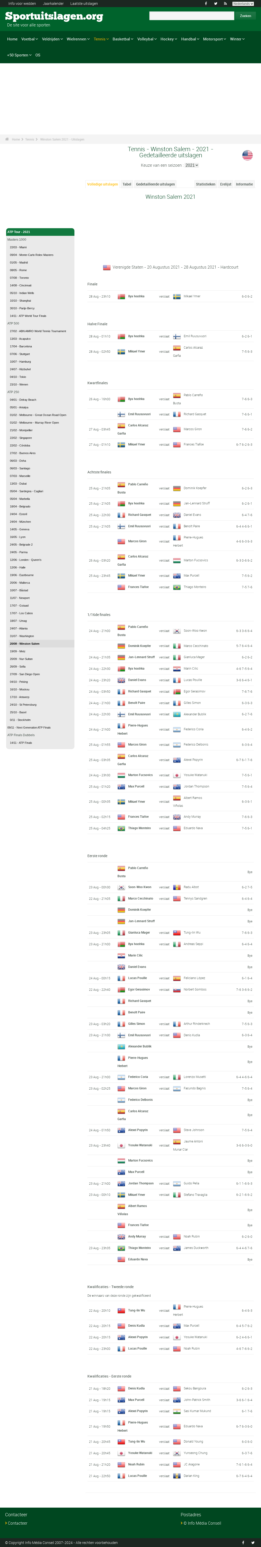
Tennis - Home (17, 221)
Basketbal (121, 38)
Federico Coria (193, 729)
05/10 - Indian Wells (22, 293)
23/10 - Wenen (19, 384)
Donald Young (193, 1441)
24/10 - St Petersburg (23, 704)
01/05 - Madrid (19, 262)
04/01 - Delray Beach (23, 399)
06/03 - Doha (18, 460)
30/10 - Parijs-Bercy (22, 308)
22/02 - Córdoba (20, 445)
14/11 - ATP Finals (21, 742)
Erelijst (225, 184)
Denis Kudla (192, 1035)
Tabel (127, 184)
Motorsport (213, 38)
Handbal (188, 38)
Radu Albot (191, 887)
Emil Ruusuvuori (195, 336)
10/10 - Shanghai (20, 300)
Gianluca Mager (194, 657)
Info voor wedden (22, 3)
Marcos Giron (193, 429)
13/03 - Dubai (18, 483)
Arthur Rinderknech (197, 1024)
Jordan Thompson (196, 786)
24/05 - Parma (19, 552)
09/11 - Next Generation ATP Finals (29, 727)
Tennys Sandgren (195, 898)
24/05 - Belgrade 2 (21, 544)
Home (12, 38)
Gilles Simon (192, 703)
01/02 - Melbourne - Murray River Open (34, 422)
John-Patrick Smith (197, 1400)
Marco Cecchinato (196, 646)
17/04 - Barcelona (21, 346)
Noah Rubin (192, 1236)
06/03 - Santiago (20, 468)
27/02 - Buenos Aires (23, 453)
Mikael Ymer (192, 296)
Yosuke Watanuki (195, 775)
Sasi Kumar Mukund (197, 1411)
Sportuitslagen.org (24, 16)
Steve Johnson (194, 1130)
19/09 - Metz (17, 651)
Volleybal (145, 38)
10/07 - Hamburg (20, 361)
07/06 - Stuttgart (20, 353)
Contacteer (17, 1523)
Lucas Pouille (193, 680)
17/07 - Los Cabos (21, 613)
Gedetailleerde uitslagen (155, 184)
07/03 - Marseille (20, 475)
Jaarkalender (53, 3)
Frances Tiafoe (194, 444)
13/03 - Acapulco (20, 338)
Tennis (100, 38)
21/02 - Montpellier (21, 430)
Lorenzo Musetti (195, 1077)
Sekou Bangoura (195, 1388)
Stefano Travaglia (195, 1195)
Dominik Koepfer (195, 488)
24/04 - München (20, 521)
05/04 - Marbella (20, 498)
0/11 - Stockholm (20, 719)
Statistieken (205, 184)
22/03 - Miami (18, 247)
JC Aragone (192, 1464)
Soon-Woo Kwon (195, 630)
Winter (235, 38)
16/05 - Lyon (17, 536)
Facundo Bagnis (195, 1088)
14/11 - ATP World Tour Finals (28, 315)
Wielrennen (76, 38)
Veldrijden (51, 38)
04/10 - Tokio (18, 376)
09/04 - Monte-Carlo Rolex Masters (32, 254)
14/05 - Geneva (19, 529)
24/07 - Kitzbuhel (20, 369)
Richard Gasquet (195, 414)
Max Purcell (191, 575)
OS (37, 54)
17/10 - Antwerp (19, 697)
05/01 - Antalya (19, 407)
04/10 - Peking (19, 681)
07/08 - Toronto (19, 277)
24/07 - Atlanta (19, 628)
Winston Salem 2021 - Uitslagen (62, 139)
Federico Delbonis (196, 744)
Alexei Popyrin (193, 759)
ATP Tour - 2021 (18, 232)
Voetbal (28, 38)
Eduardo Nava (193, 828)
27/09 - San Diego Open (25, 674)
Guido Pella (191, 1183)
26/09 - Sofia (17, 666)
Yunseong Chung (195, 1453)
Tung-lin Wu (192, 932)
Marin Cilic (191, 668)
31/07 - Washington (22, 636)
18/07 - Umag (18, 620)
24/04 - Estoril (18, 514)
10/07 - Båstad (19, 590)
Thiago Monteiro (195, 587)
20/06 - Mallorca (20, 582)
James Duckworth (196, 1248)
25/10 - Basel (18, 712)
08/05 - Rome (18, 270)
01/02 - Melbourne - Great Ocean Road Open (38, 414)
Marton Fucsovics (196, 560)
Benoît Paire (192, 526)
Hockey (167, 38)
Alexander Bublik (195, 714)
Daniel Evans (192, 515)
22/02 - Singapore (21, 437)
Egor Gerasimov (194, 691)
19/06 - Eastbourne (22, 575)
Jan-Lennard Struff (197, 503)
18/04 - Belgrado (20, 506)
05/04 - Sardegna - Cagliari (26, 491)
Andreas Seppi (193, 944)
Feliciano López (194, 978)
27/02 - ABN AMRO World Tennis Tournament (38, 331)
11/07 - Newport (20, 597)
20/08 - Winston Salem (25, 643)
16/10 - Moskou (19, 689)
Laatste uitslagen (84, 3)
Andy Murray (192, 816)
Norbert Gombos (195, 989)
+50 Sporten (17, 54)
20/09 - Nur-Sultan (21, 658)
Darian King (191, 1476)
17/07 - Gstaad (19, 605)
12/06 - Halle (17, 567)
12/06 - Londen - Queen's (26, 559)
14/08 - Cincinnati (20, 285)
